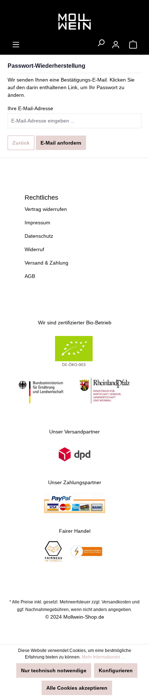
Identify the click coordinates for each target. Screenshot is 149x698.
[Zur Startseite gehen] (74, 22)
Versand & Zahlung (46, 263)
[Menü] (16, 44)
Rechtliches (41, 197)
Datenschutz (39, 236)
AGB (30, 276)
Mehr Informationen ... (103, 657)
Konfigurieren (116, 670)
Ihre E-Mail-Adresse (30, 108)
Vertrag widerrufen (46, 209)
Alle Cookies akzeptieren (76, 688)
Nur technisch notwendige (53, 670)
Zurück (21, 143)
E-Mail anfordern (61, 143)
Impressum (37, 222)
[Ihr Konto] (115, 44)
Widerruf (34, 249)
